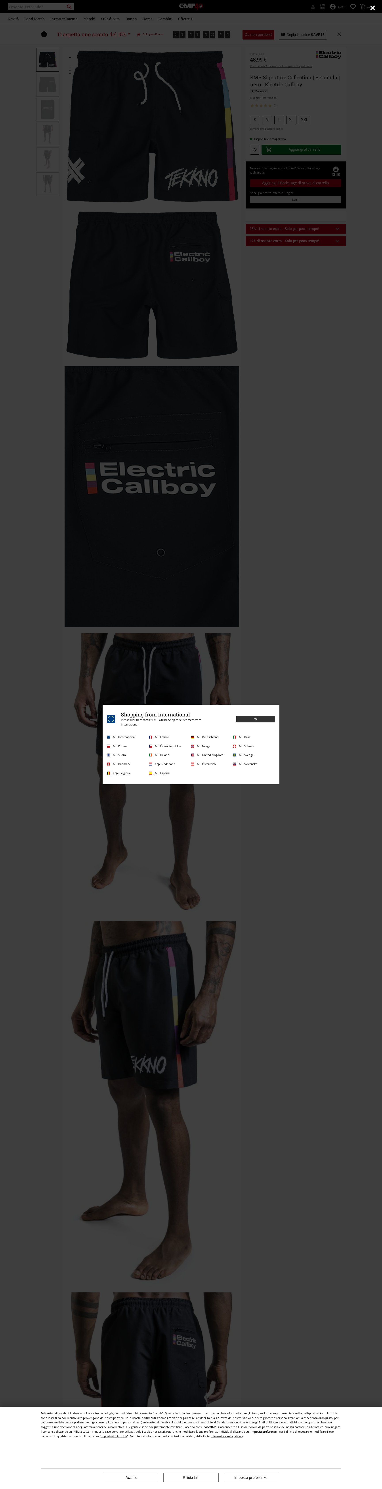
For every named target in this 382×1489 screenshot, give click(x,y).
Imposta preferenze (250, 1477)
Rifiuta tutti (191, 1478)
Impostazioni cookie (114, 1436)
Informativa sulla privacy (227, 1436)
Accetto (131, 1478)
